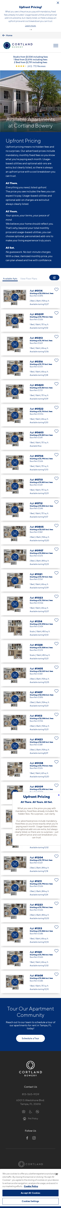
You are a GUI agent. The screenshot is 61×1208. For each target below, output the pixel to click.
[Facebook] (27, 1138)
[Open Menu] (55, 45)
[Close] (56, 1174)
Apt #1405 (30, 675)
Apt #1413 (30, 722)
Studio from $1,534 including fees (30, 56)
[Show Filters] (54, 277)
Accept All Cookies (30, 1193)
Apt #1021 (30, 581)
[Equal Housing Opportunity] (23, 1111)
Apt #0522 (30, 415)
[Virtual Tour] (15, 297)
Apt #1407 (30, 699)
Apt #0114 (30, 297)
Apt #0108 (30, 770)
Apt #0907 (30, 557)
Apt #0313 (30, 344)
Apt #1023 (30, 604)
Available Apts (10, 278)
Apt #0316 (30, 368)
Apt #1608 (30, 982)
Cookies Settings (30, 1201)
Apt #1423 (30, 746)
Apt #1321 (30, 959)
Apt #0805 (30, 533)
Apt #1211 (30, 888)
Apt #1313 (30, 935)
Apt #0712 (30, 510)
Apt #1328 (30, 651)
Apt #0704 (30, 462)
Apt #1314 (30, 628)
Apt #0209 (30, 321)
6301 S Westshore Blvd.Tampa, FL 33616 (30, 1102)
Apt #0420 (30, 392)
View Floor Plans (28, 278)
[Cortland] (30, 1164)
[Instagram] (34, 1138)
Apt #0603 (30, 439)
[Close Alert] (58, 3)
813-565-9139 (30, 1094)
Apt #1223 (30, 911)
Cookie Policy (31, 1186)
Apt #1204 (30, 864)
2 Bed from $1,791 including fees (30, 62)
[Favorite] (56, 289)
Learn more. (30, 25)
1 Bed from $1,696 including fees (30, 59)
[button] (31, 29)
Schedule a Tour (30, 1038)
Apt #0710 (30, 486)
